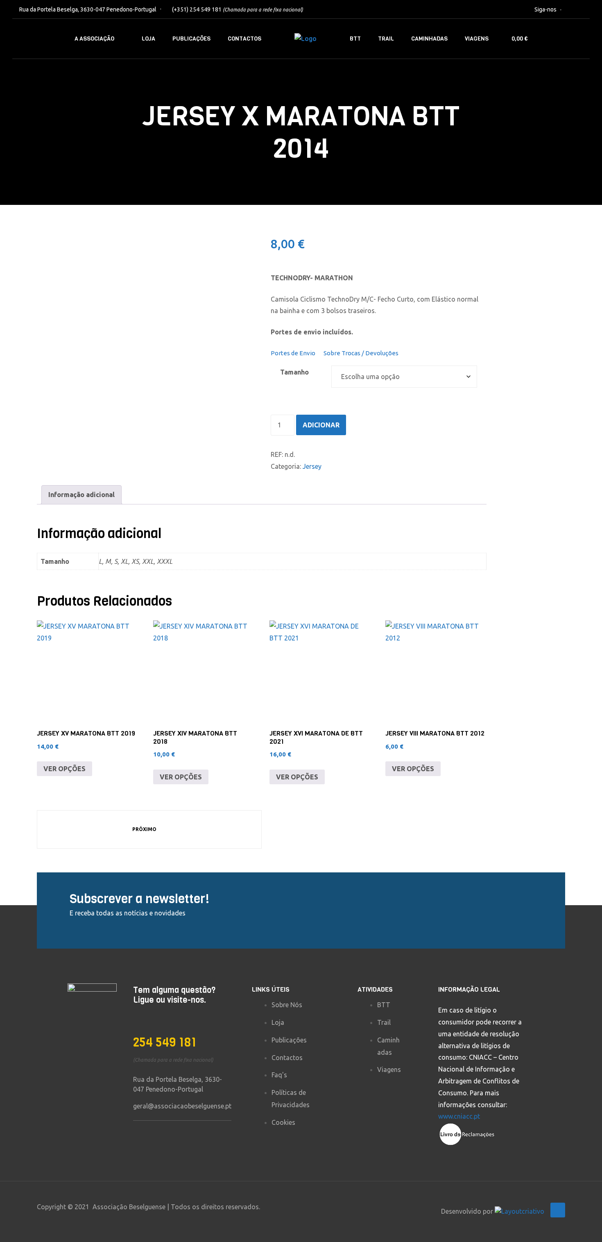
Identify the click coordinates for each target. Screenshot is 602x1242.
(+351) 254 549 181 (237, 9)
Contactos (244, 39)
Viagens (477, 39)
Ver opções (64, 768)
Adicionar (321, 425)
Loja (148, 39)
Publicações (191, 39)
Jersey (312, 466)
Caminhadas (429, 39)
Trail (386, 39)
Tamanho (294, 372)
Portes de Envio (293, 353)
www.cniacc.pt (459, 1116)
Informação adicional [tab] (81, 494)
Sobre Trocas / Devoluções (361, 353)
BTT (355, 39)
